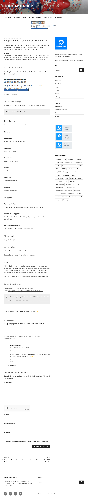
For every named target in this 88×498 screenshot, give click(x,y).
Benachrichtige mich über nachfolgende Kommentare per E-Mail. (27, 441)
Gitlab (57, 169)
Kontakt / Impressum (35, 17)
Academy (58, 159)
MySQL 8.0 (66, 175)
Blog (24, 17)
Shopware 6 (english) (61, 109)
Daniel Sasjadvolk (15, 345)
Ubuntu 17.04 (66, 196)
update (74, 196)
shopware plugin (70, 187)
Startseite (8, 17)
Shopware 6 (58, 106)
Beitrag (45, 276)
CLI (8, 323)
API (65, 159)
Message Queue (67, 172)
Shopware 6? (59, 187)
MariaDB (58, 172)
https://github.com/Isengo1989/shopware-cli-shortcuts (25, 291)
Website (7, 432)
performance (59, 178)
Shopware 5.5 (69, 184)
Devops (57, 87)
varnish (80, 196)
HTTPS (64, 169)
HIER (19, 55)
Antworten (13, 365)
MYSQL (58, 175)
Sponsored (58, 113)
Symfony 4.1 (71, 193)
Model (76, 172)
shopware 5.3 (60, 184)
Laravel (57, 100)
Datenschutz (48, 17)
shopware (31, 323)
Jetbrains (70, 169)
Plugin (80, 178)
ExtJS (73, 165)
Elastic (57, 93)
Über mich (17, 17)
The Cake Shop (18, 6)
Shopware (10, 320)
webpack (58, 200)
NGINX (73, 175)
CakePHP (58, 84)
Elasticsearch (66, 165)
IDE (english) (58, 97)
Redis (65, 181)
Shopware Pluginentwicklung (64, 190)
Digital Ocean (78, 162)
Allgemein (58, 80)
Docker (57, 90)
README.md (13, 323)
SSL (57, 193)
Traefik (79, 193)
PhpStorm (73, 178)
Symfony (57, 116)
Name (6, 414)
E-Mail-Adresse (9, 423)
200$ (59, 60)
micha (19, 38)
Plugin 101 (59, 181)
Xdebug (65, 200)
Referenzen (58, 17)
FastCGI (80, 165)
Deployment (59, 162)
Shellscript (22, 323)
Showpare (77, 190)
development (68, 162)
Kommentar (8, 382)
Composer (78, 159)
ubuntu (58, 196)
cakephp (70, 159)
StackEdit (15, 311)
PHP (67, 178)
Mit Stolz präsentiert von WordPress (47, 494)
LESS (76, 169)
